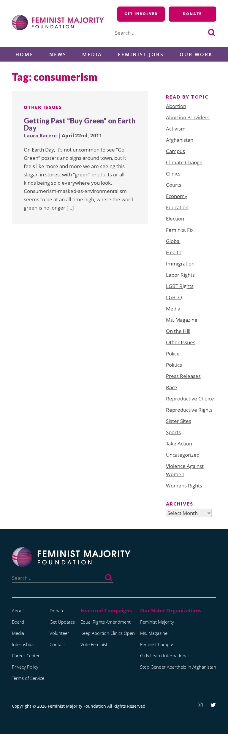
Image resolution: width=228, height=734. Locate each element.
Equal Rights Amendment (105, 622)
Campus (175, 151)
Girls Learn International (164, 656)
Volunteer (59, 633)
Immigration (180, 263)
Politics (174, 364)
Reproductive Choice (190, 398)
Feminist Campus (157, 644)
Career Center (26, 656)
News (57, 54)
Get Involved (141, 13)
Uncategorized (183, 454)
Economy (176, 196)
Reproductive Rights (189, 409)
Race (171, 387)
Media (92, 54)
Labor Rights (180, 274)
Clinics (173, 173)
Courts (173, 184)
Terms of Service (28, 678)
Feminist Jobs (141, 54)
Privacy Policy (25, 667)
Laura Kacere (40, 135)
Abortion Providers (188, 117)
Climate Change (184, 162)
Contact (57, 644)
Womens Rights (184, 485)
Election (175, 218)
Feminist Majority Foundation (77, 706)
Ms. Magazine (181, 319)
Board (18, 622)
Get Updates (62, 622)
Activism (176, 128)
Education (177, 207)
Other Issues (43, 107)
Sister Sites (178, 421)
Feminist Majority (157, 622)
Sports (173, 432)
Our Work (196, 54)
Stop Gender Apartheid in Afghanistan (178, 667)
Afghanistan (179, 139)
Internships (23, 644)
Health (173, 252)
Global (173, 241)
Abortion (176, 106)
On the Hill (178, 331)
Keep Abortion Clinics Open (107, 633)
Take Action (179, 443)
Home (24, 54)
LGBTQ (174, 297)
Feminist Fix (180, 229)
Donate (192, 13)
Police (173, 353)
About (18, 611)
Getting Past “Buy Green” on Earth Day (79, 124)
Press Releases (183, 376)
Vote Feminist (93, 644)
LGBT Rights (180, 286)
